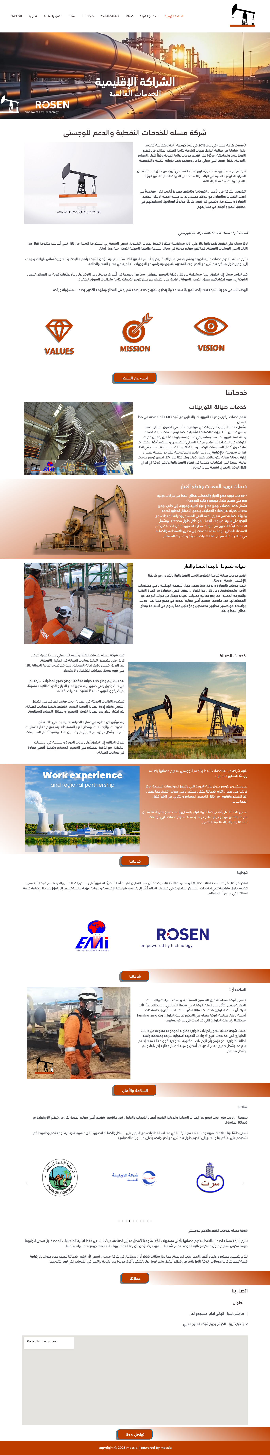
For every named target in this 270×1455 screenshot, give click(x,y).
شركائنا (90, 16)
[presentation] (7, 77)
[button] (128, 113)
